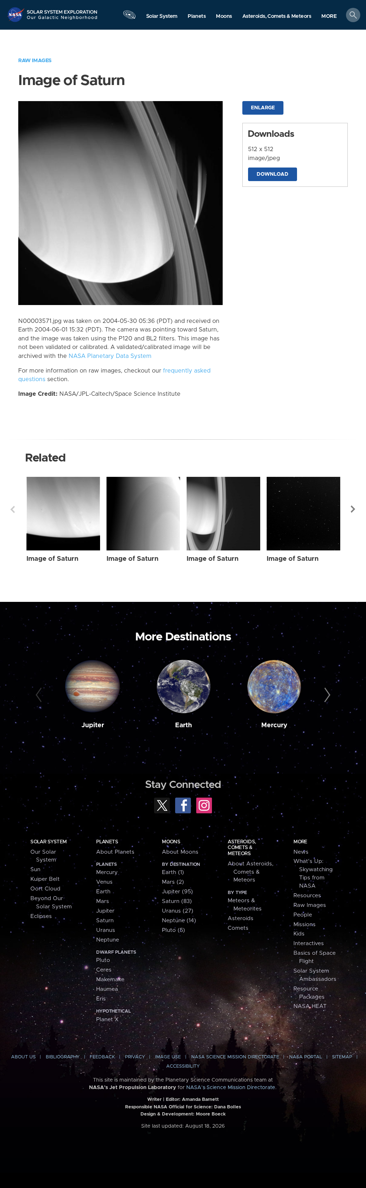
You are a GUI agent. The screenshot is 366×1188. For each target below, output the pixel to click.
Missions (304, 924)
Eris (101, 999)
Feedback (102, 1057)
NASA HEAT (310, 1006)
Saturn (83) (177, 901)
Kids (299, 934)
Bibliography (63, 1057)
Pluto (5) (173, 930)
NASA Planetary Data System (110, 356)
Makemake (110, 979)
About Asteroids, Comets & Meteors (250, 872)
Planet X (107, 1019)
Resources (307, 895)
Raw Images (34, 60)
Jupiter (92, 725)
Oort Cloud (45, 889)
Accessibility (183, 1066)
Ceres (104, 970)
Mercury (274, 725)
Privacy (135, 1057)
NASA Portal (305, 1057)
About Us (23, 1057)
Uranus (105, 930)
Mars (102, 901)
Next (353, 509)
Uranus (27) (177, 911)
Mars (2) (173, 882)
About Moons (180, 852)
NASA (16, 14)
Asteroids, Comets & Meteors (242, 847)
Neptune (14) (179, 920)
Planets (107, 841)
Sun (35, 869)
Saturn (105, 920)
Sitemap (342, 1057)
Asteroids (240, 918)
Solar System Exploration (62, 10)
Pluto (103, 960)
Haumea (107, 989)
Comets (238, 928)
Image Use (168, 1057)
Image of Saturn (52, 558)
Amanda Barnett (200, 1099)
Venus (104, 882)
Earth (183, 725)
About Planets (115, 852)
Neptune (107, 940)
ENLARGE (263, 107)
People (302, 915)
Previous (12, 509)
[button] (329, 16)
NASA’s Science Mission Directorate (230, 1087)
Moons (171, 841)
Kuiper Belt (45, 879)
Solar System (48, 841)
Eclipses (41, 916)
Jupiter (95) (177, 891)
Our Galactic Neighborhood (62, 20)
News (300, 852)
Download (272, 174)
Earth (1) (173, 872)
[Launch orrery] (129, 17)
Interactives (308, 943)
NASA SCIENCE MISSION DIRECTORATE (235, 1057)
